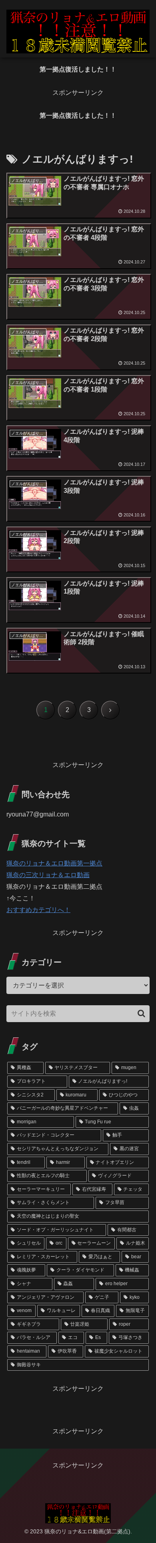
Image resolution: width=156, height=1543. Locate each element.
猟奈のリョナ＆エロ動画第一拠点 (54, 863)
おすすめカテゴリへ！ (38, 909)
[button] (141, 1013)
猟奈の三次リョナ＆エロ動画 (48, 875)
